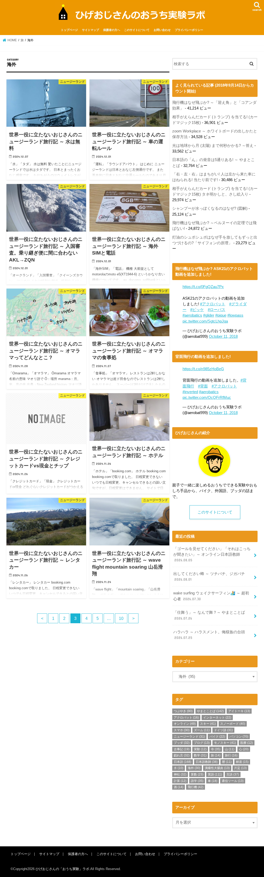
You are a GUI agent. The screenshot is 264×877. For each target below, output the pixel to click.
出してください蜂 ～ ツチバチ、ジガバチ (209, 576)
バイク (217, 736)
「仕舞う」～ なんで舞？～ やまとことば (209, 615)
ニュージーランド (189, 736)
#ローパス (216, 310)
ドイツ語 (223, 730)
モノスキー (225, 743)
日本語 (182, 762)
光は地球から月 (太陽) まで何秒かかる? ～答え (212, 146)
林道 (242, 762)
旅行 (231, 755)
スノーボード (232, 724)
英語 (215, 774)
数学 (200, 755)
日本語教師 (207, 762)
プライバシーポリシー (189, 29)
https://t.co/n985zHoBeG (203, 369)
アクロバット (186, 717)
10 (121, 618)
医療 (246, 743)
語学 (197, 781)
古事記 (181, 749)
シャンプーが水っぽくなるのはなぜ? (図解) (210, 208)
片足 (240, 768)
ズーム (202, 730)
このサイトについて (137, 29)
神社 (180, 774)
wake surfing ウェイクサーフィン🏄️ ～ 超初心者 (211, 596)
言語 (232, 774)
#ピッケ (197, 310)
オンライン (185, 724)
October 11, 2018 (223, 336)
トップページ (69, 29)
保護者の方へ (111, 29)
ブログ (202, 743)
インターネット (217, 717)
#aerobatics (192, 315)
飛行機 (195, 787)
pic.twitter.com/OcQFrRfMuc (207, 397)
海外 (194, 768)
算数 (197, 774)
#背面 (203, 386)
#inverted (190, 392)
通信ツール (233, 781)
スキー (208, 724)
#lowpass (235, 315)
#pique (220, 315)
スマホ (181, 730)
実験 (200, 749)
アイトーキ (239, 711)
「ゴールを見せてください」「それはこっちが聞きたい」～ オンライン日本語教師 (212, 554)
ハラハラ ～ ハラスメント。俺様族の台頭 (209, 635)
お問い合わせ (162, 29)
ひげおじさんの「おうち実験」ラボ (62, 869)
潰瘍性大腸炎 (217, 768)
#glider (208, 315)
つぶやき (183, 711)
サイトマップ (90, 29)
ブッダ (181, 743)
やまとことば (210, 711)
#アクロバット (212, 304)
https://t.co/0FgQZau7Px (203, 287)
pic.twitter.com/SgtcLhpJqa (205, 321)
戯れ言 (181, 755)
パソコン (238, 736)
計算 (180, 781)
